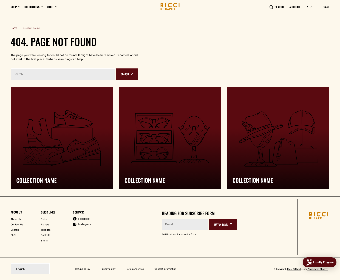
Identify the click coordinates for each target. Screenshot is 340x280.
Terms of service (135, 269)
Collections (31, 7)
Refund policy (82, 269)
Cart (326, 7)
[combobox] (63, 74)
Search (279, 7)
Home (14, 28)
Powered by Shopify (317, 269)
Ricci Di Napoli (294, 269)
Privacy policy (108, 269)
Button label (221, 224)
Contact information (165, 269)
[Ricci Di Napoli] (170, 7)
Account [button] (294, 7)
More (50, 7)
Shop (14, 7)
